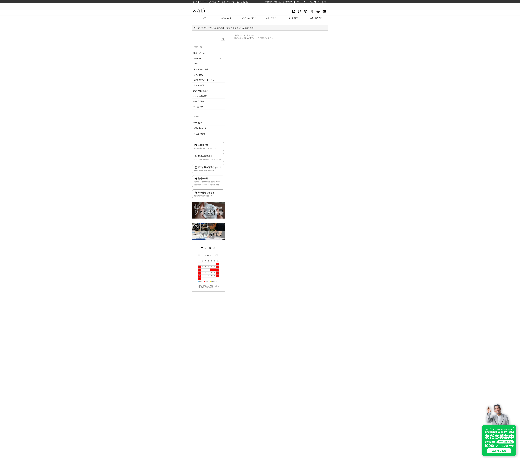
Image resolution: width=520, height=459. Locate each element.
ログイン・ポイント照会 (304, 2)
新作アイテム (199, 53)
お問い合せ (277, 2)
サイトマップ (287, 2)
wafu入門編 (198, 101)
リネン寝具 (198, 74)
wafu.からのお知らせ (248, 18)
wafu (205, 6)
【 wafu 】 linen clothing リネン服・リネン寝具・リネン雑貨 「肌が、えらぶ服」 (220, 2)
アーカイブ (198, 107)
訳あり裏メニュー (201, 91)
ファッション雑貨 (201, 69)
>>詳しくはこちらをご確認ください (240, 27)
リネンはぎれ (199, 85)
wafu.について (226, 18)
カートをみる (321, 2)
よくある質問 (293, 18)
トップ (203, 18)
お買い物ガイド (316, 18)
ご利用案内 (268, 2)
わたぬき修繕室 (200, 96)
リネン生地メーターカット (204, 80)
